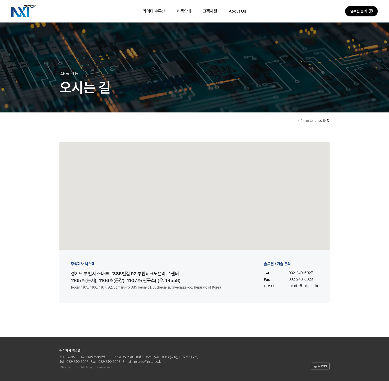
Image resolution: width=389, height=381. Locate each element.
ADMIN (320, 366)
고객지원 (210, 11)
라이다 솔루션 (154, 11)
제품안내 (184, 11)
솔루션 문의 (358, 11)
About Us (237, 11)
